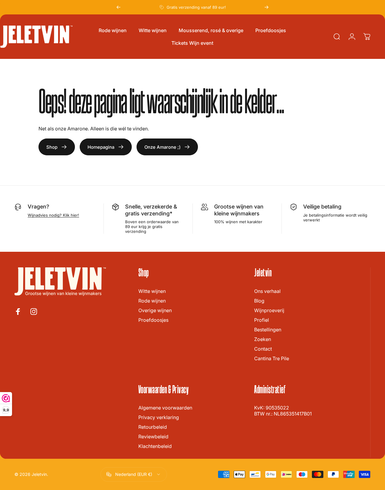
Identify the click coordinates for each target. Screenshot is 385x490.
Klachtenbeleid (155, 446)
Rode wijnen (152, 301)
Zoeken (262, 339)
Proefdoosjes (153, 320)
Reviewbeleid (153, 437)
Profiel (261, 320)
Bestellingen (267, 330)
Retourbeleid (152, 427)
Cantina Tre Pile (271, 358)
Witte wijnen (152, 291)
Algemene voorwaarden (165, 408)
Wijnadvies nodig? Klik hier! (53, 215)
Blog (259, 301)
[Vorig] (118, 7)
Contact (263, 349)
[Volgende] (266, 7)
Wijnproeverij (269, 310)
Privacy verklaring (158, 417)
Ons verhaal (267, 291)
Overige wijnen (155, 310)
